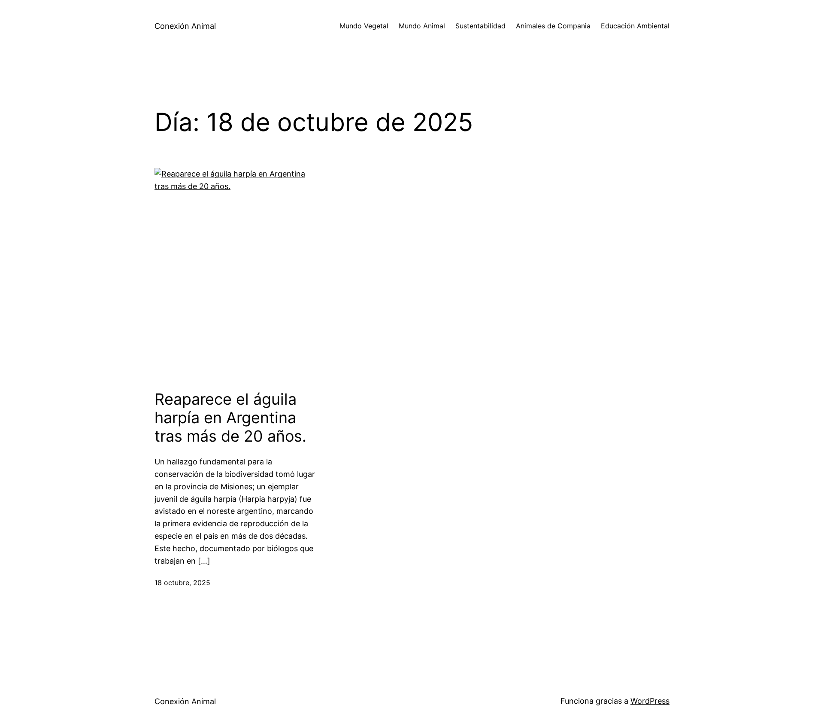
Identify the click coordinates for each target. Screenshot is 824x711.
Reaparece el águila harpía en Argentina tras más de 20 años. (230, 418)
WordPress (650, 700)
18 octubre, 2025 (182, 582)
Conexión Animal (185, 26)
